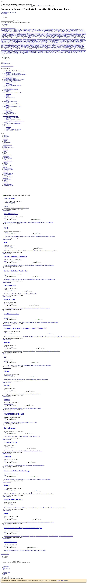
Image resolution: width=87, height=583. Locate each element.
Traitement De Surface (43, 522)
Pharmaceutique (54, 507)
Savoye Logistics (9, 285)
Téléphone (32, 351)
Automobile (9, 408)
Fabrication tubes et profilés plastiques (12, 536)
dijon (9, 394)
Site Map (5, 573)
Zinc (49, 522)
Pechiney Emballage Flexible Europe (17, 471)
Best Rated (7, 57)
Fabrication (24, 222)
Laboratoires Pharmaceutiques (44, 507)
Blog (4, 574)
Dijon (5, 218)
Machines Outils (40, 379)
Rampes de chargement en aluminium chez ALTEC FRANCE (25, 328)
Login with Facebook (11, 12)
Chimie (37, 351)
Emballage (32, 293)
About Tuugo (6, 566)
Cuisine (31, 308)
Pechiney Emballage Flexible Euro (16, 271)
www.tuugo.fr (4, 13)
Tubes (52, 493)
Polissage (34, 379)
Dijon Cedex (21, 265)
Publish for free (4, 28)
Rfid (36, 293)
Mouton (46, 379)
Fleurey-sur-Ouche (8, 303)
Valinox (6, 485)
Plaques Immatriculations (67, 536)
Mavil (6, 228)
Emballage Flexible (46, 479)
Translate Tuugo (6, 572)
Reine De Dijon (9, 299)
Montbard (6, 318)
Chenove (10, 351)
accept (65, 580)
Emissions (39, 479)
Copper (25, 408)
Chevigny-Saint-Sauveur (9, 202)
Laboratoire (34, 507)
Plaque (22, 536)
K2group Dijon (9, 198)
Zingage (52, 522)
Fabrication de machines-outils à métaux (36, 222)
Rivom (6, 371)
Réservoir (47, 236)
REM (6, 513)
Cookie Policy (60, 580)
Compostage (10, 222)
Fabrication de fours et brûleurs (30, 250)
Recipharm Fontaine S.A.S (13, 499)
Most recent (7, 58)
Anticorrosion (7, 522)
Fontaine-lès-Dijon (8, 246)
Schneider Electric (10, 442)
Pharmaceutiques (26, 351)
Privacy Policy (6, 568)
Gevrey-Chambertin (8, 375)
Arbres (25, 365)
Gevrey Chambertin (11, 379)
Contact (6, 206)
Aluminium (37, 265)
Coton (16, 422)
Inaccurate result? (7, 210)
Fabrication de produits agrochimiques (35, 365)
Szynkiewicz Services (11, 314)
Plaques (60, 536)
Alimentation (36, 308)
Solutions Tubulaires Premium (43, 493)
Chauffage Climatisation (53, 322)
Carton (24, 293)
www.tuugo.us (39, 5)
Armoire (35, 450)
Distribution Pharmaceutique (15, 507)
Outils (55, 250)
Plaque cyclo (32, 536)
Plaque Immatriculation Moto (42, 536)
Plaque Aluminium (62, 336)
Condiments (42, 308)
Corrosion (30, 408)
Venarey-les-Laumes (8, 404)
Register (5, 12)
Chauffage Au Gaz (37, 465)
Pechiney (7, 385)
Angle (5, 222)
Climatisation (31, 322)
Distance (6, 60)
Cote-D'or (27, 265)
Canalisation (15, 408)
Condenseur (20, 408)
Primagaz (7, 456)
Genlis (5, 289)
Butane (42, 465)
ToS (4, 567)
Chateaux (13, 422)
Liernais (5, 232)
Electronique (19, 222)
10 (6, 554)
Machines (51, 222)
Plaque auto (26, 536)
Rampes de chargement (53, 336)
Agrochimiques (47, 365)
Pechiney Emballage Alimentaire (15, 256)
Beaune (5, 418)
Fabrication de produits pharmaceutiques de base (49, 351)
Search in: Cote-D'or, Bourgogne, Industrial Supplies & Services (16, 22)
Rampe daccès (76, 336)
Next (8, 554)
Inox (34, 236)
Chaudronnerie (7, 236)
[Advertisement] (25, 190)
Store (21, 293)
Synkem (7, 342)
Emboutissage (29, 379)
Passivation (12, 522)
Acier (5, 408)
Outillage (23, 379)
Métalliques (38, 236)
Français (31, 422)
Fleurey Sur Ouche (15, 308)
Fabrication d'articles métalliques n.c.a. (24, 236)
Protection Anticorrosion (21, 522)
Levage (27, 293)
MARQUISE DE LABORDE (14, 414)
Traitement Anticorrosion (32, 522)
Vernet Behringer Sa (11, 214)
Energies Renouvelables (42, 322)
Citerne (30, 465)
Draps (22, 422)
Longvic (6, 361)
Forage (47, 222)
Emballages (51, 265)
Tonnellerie (52, 236)
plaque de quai (70, 336)
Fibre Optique (7, 208)
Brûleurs (6, 250)
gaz (35, 322)
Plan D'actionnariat (33, 493)
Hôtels (35, 422)
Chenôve (6, 346)
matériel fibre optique (15, 208)
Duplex (34, 408)
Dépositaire (6, 507)
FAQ (4, 569)
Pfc (5, 357)
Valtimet (7, 400)
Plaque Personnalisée (53, 536)
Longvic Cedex (15, 550)
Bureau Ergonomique (12, 250)
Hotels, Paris (16, 20)
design (14, 222)
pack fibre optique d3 (24, 208)
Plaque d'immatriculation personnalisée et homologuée (23, 528)
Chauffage (25, 322)
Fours (38, 250)
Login (2, 12)
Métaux (43, 236)
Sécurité (23, 450)
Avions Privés (7, 422)
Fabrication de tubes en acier (18, 493)
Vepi (5, 242)
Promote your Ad (11, 28)
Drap (19, 422)
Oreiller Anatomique (49, 250)
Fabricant (24, 507)
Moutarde (48, 308)
